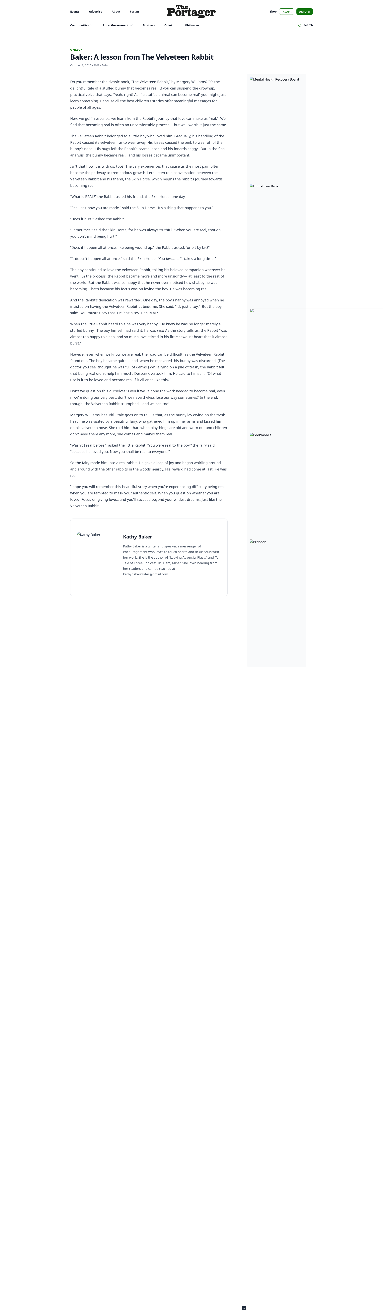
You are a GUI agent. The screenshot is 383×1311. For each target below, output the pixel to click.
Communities (79, 25)
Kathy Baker (102, 65)
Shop (273, 11)
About (116, 11)
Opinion (169, 25)
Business (149, 25)
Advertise (95, 11)
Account (286, 11)
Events (74, 11)
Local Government (115, 25)
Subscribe (304, 11)
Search (308, 25)
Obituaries (192, 25)
